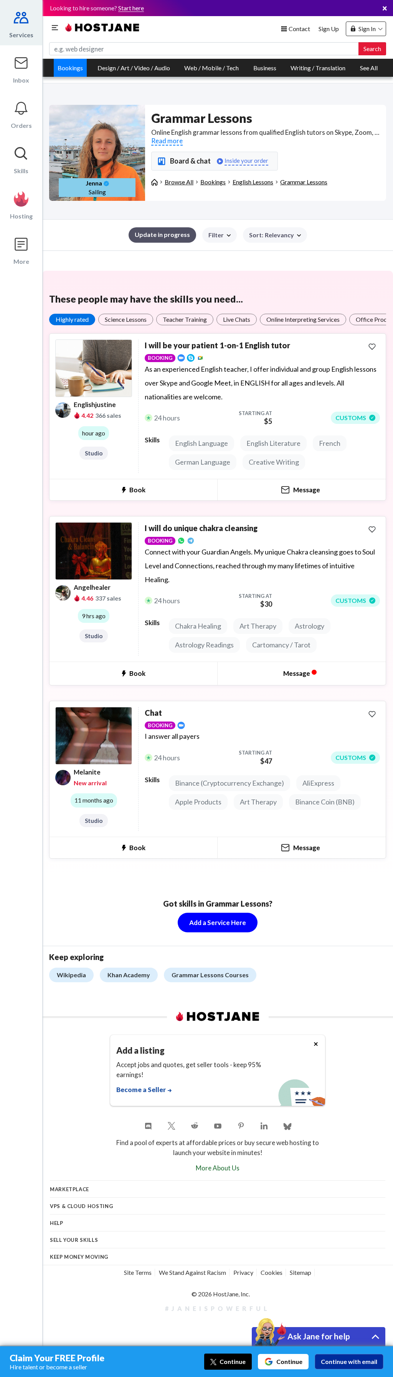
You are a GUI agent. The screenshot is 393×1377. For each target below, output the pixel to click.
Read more (167, 141)
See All (369, 67)
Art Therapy (257, 626)
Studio (93, 453)
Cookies (271, 1272)
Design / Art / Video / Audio (133, 67)
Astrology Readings (204, 645)
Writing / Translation (318, 67)
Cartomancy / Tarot (281, 645)
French (329, 443)
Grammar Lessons (303, 181)
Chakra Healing (198, 626)
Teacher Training (185, 319)
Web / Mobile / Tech (211, 67)
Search (372, 48)
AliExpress (318, 783)
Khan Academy (128, 974)
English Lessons (253, 181)
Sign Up (329, 28)
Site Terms (138, 1272)
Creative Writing (274, 462)
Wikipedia (71, 974)
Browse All (179, 181)
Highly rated (72, 319)
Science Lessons (126, 319)
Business (264, 67)
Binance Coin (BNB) (325, 802)
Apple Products (198, 802)
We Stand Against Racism (192, 1272)
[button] (275, 235)
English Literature (273, 443)
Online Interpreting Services (303, 319)
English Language (201, 443)
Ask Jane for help (318, 1336)
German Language (202, 462)
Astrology (309, 626)
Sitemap (300, 1272)
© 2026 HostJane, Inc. (221, 1294)
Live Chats (236, 319)
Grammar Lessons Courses (210, 974)
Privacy (243, 1272)
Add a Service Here (217, 923)
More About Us (217, 1168)
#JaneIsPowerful (217, 1308)
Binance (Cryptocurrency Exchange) (229, 783)
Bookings (70, 67)
